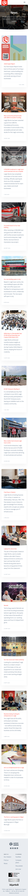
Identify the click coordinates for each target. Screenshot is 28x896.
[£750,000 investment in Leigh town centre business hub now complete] (14, 156)
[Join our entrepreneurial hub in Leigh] (14, 754)
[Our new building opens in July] (14, 266)
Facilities (18, 857)
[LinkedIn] (17, 848)
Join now (18, 869)
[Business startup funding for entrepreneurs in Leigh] (14, 701)
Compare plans (18, 861)
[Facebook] (13, 848)
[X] (15, 848)
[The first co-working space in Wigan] (14, 804)
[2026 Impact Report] (14, 48)
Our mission (7, 857)
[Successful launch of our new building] (14, 212)
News (5, 863)
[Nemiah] (14, 592)
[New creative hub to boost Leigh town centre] (14, 428)
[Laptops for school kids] (14, 535)
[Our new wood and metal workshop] (14, 646)
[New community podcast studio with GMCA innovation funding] (14, 102)
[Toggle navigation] (24, 2)
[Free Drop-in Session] (14, 479)
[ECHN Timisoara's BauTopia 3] (14, 376)
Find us (6, 860)
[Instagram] (10, 848)
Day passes (19, 866)
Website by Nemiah (14, 893)
